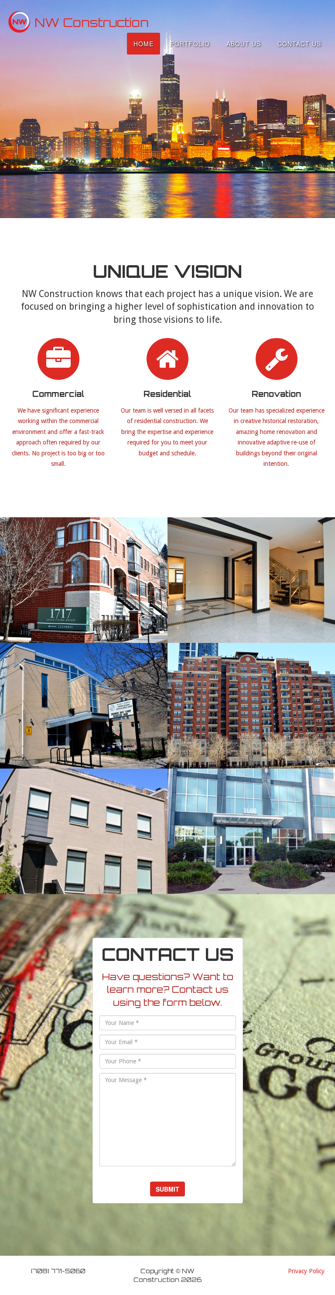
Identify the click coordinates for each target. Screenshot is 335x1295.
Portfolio (190, 43)
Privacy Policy (306, 1271)
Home (143, 43)
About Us (243, 43)
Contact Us (299, 43)
